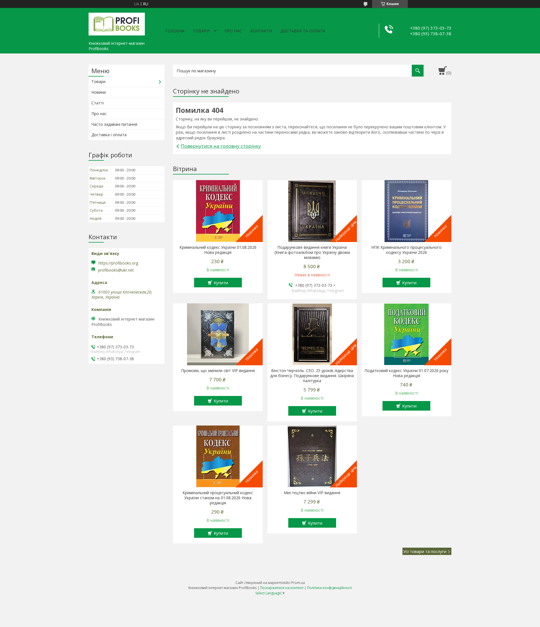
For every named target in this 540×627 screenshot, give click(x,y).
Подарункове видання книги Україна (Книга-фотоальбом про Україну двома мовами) (312, 252)
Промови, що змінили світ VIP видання (218, 370)
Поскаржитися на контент (281, 587)
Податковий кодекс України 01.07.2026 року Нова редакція (406, 373)
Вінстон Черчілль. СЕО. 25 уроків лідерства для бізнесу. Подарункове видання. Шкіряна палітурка (312, 375)
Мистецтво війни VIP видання (312, 492)
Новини (98, 92)
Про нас (233, 30)
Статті (97, 103)
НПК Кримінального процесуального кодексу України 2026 (406, 250)
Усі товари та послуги (424, 551)
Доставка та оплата (302, 30)
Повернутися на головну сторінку (221, 146)
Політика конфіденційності (329, 587)
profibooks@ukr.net (116, 270)
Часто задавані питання (114, 124)
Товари (201, 30)
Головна (174, 30)
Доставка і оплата (109, 134)
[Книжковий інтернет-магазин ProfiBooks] (117, 23)
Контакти (261, 30)
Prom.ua (298, 582)
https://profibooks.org (118, 263)
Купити (221, 282)
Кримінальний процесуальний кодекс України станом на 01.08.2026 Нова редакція (218, 497)
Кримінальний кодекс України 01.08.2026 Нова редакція (217, 250)
